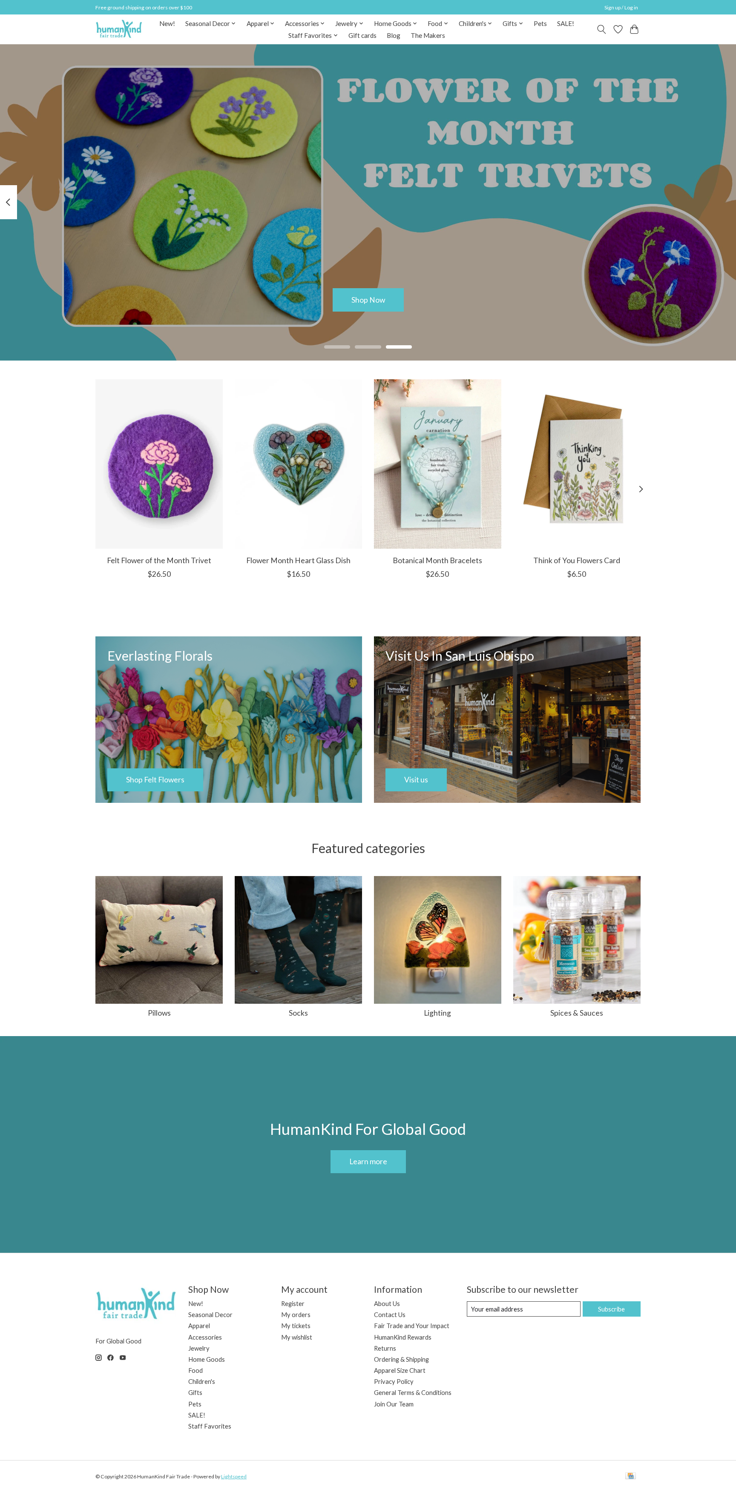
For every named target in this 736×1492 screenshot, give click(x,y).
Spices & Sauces (576, 1012)
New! (167, 23)
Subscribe (611, 1309)
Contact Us (389, 1314)
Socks (298, 1012)
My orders (295, 1314)
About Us (387, 1303)
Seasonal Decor (210, 1314)
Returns (385, 1348)
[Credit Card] (630, 1476)
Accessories (205, 1337)
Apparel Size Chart (400, 1370)
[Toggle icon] (601, 29)
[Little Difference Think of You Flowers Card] (577, 464)
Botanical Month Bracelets (437, 560)
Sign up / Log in (621, 7)
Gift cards (362, 35)
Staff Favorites (209, 1426)
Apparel (199, 1325)
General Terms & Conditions (412, 1392)
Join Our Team (394, 1404)
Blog (393, 35)
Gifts (195, 1392)
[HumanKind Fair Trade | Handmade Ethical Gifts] (118, 29)
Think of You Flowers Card (576, 560)
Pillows (159, 1012)
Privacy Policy (394, 1381)
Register (293, 1303)
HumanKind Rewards (402, 1337)
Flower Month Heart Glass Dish (298, 560)
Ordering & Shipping (401, 1359)
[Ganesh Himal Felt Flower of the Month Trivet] (159, 464)
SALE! (565, 23)
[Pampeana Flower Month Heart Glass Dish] (298, 464)
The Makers (428, 35)
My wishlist (296, 1337)
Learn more (368, 1161)
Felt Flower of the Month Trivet (159, 560)
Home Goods (206, 1359)
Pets (540, 23)
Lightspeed (234, 1476)
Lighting (437, 1012)
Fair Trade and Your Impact (411, 1325)
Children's (201, 1381)
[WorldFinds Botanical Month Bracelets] (437, 464)
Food (195, 1370)
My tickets (295, 1325)
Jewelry (199, 1348)
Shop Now (368, 299)
